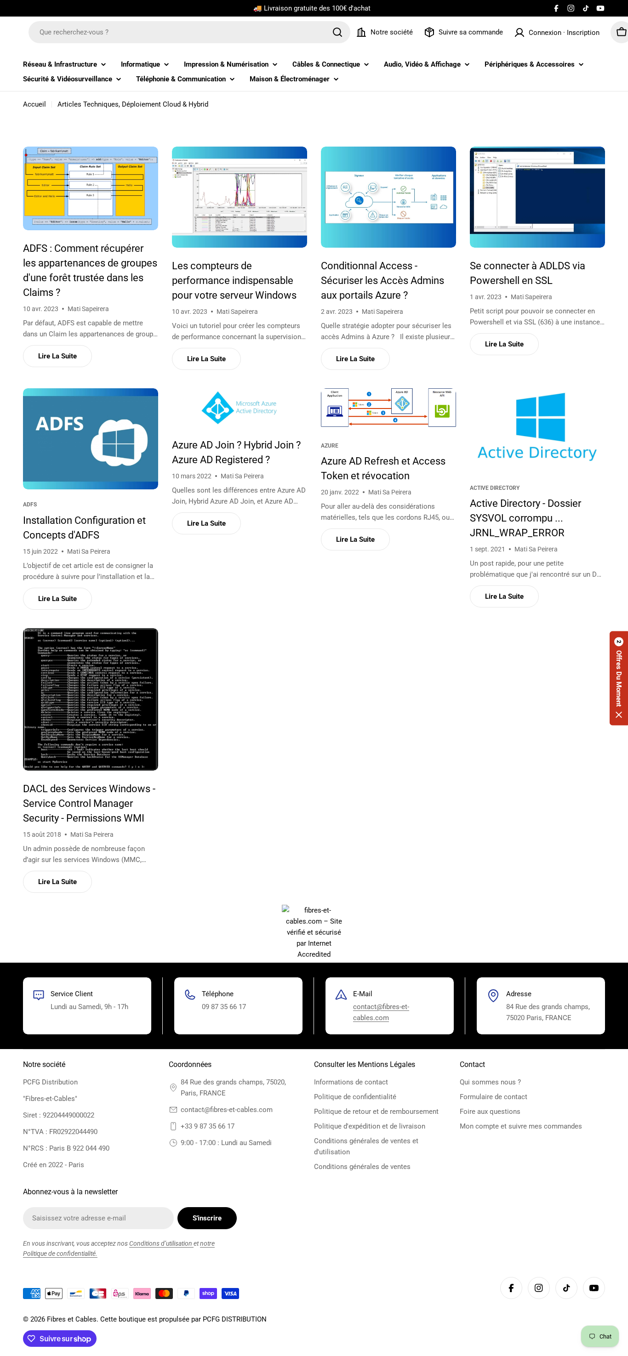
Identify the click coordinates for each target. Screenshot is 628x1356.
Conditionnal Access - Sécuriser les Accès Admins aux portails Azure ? (382, 280)
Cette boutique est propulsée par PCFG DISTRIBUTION (183, 1319)
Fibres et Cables (72, 1319)
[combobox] (189, 32)
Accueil (34, 104)
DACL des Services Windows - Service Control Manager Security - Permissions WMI (89, 803)
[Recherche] (337, 32)
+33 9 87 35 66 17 (207, 1126)
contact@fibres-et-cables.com (227, 1110)
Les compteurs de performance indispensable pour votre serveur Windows (234, 280)
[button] (619, 678)
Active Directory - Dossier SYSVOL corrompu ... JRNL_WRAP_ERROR (525, 518)
